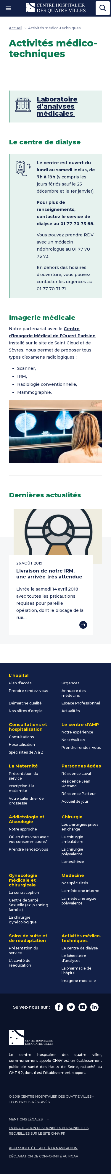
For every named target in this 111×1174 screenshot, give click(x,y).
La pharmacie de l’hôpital (76, 970)
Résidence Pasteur (79, 793)
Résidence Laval (76, 773)
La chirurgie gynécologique (23, 919)
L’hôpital (18, 675)
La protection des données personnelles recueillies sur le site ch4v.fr (49, 1131)
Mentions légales (26, 1119)
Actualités (71, 711)
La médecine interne (80, 890)
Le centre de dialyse (80, 948)
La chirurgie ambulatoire (72, 839)
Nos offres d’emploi (26, 711)
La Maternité (23, 766)
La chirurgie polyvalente (72, 851)
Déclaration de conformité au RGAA (43, 1156)
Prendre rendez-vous (28, 690)
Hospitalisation (22, 744)
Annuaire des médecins (74, 693)
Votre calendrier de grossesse (26, 800)
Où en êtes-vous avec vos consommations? (29, 839)
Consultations (21, 737)
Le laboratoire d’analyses (74, 958)
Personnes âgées (81, 766)
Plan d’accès (20, 683)
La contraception (24, 892)
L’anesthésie (73, 861)
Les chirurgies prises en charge (80, 826)
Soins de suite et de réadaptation (28, 938)
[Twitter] (70, 1007)
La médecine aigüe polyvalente (79, 900)
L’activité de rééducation (20, 962)
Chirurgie (72, 817)
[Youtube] (82, 1007)
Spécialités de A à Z (26, 752)
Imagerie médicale (79, 980)
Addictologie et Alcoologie (26, 819)
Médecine (73, 875)
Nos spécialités (75, 883)
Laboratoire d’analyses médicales (57, 106)
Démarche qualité (25, 703)
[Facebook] (58, 1007)
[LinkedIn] (94, 1007)
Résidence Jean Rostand (76, 783)
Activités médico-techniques (54, 28)
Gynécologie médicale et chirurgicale (23, 880)
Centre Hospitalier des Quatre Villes (56, 8)
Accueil (15, 28)
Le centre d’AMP (80, 724)
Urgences (70, 683)
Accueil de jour (75, 801)
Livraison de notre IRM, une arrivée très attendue (49, 574)
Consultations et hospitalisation (28, 727)
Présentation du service (23, 775)
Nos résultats (73, 740)
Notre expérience (77, 732)
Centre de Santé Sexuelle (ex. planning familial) (28, 905)
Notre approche (23, 829)
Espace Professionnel (81, 703)
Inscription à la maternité (21, 788)
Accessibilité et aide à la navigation (43, 1148)
